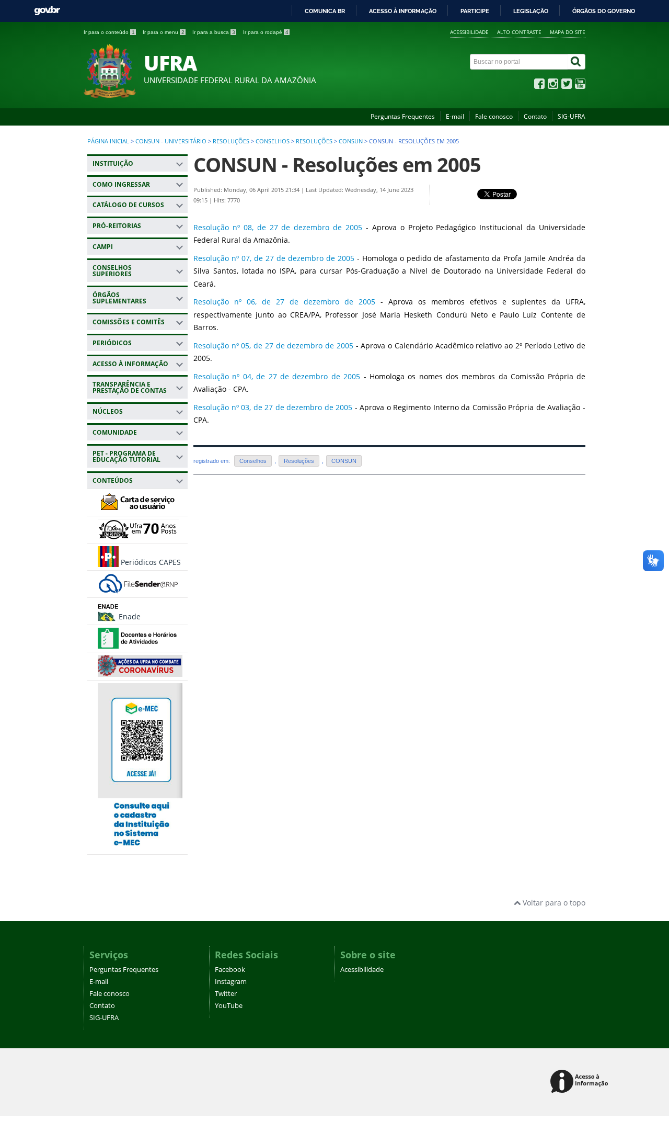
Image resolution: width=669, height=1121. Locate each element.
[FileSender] (138, 589)
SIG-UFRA (571, 116)
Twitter (226, 993)
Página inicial (108, 141)
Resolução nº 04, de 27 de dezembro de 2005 (276, 376)
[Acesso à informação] (581, 1082)
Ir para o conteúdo (109, 32)
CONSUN (351, 141)
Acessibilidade (469, 32)
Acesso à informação (402, 11)
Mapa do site (567, 32)
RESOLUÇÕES (231, 141)
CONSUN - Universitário (170, 141)
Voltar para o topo (553, 903)
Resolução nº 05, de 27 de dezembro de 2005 (273, 345)
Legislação (530, 11)
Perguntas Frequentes (403, 116)
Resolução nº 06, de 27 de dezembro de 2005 (284, 302)
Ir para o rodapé (266, 32)
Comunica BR (325, 11)
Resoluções (314, 141)
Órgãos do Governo (603, 11)
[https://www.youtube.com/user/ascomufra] (580, 86)
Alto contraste (519, 32)
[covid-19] (140, 672)
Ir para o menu (163, 32)
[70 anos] (138, 535)
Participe (474, 11)
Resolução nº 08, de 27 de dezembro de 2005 (277, 227)
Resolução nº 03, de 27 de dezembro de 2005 (272, 407)
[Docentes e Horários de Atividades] (138, 644)
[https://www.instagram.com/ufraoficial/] (553, 86)
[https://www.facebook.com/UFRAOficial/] (539, 86)
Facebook (230, 969)
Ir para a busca (213, 32)
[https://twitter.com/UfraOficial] (566, 86)
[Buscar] (576, 62)
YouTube (229, 1005)
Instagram (231, 981)
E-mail (455, 116)
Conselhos (273, 141)
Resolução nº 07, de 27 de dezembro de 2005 (273, 258)
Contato (535, 116)
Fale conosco (494, 116)
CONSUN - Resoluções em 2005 (337, 164)
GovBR (47, 11)
